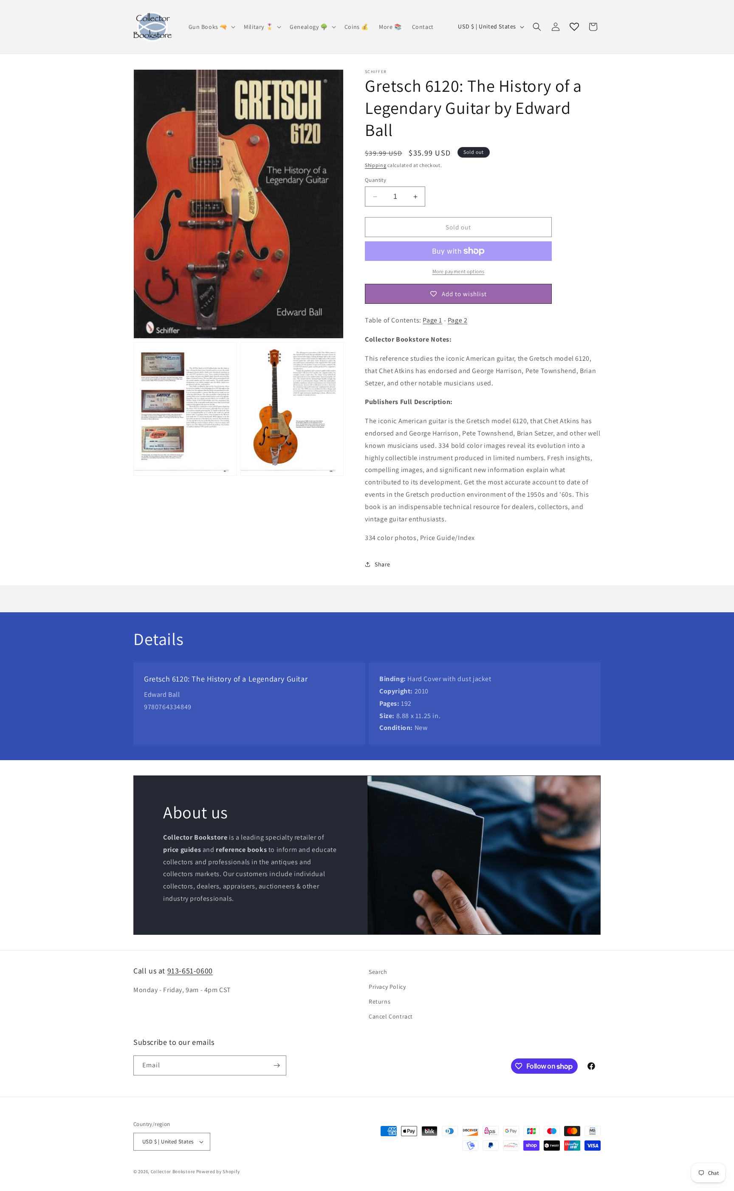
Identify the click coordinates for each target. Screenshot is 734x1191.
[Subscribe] (276, 1065)
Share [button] (382, 564)
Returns (379, 1001)
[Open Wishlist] (574, 26)
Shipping (376, 165)
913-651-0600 (190, 971)
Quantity (375, 180)
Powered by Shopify (218, 1171)
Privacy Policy (387, 986)
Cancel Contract (391, 1017)
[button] (211, 27)
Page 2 (458, 320)
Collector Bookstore (173, 1171)
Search (378, 972)
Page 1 (432, 320)
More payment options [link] (458, 271)
